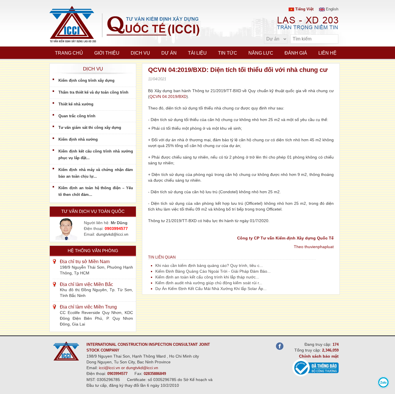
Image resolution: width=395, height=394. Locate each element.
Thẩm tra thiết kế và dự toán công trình (93, 92)
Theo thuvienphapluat (314, 246)
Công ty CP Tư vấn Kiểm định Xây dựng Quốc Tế (285, 238)
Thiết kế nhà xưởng (75, 104)
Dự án (169, 53)
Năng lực (260, 53)
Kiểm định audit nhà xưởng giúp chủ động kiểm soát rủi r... (208, 282)
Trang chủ (69, 53)
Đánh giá (296, 53)
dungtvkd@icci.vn (112, 234)
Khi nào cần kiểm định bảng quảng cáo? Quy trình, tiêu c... (209, 265)
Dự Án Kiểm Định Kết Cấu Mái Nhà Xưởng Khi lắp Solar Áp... (211, 288)
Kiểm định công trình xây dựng (86, 80)
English (331, 9)
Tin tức (227, 53)
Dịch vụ (140, 53)
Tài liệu (197, 53)
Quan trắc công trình (76, 116)
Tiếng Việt (303, 9)
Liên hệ (327, 53)
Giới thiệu (106, 53)
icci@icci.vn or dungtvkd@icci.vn (128, 367)
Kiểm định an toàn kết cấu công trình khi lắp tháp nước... (207, 277)
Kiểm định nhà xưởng (78, 139)
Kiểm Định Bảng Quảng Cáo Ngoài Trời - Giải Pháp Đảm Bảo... (213, 271)
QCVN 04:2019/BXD (168, 96)
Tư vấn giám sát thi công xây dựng (89, 127)
